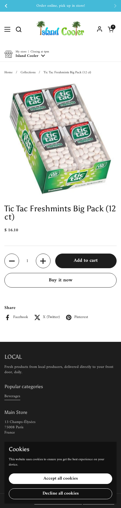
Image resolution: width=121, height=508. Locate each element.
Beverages (12, 396)
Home (8, 72)
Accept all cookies (60, 478)
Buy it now (61, 280)
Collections (28, 72)
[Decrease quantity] (11, 261)
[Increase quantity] (43, 261)
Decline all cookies (61, 493)
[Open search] (18, 29)
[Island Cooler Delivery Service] (60, 29)
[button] (111, 29)
